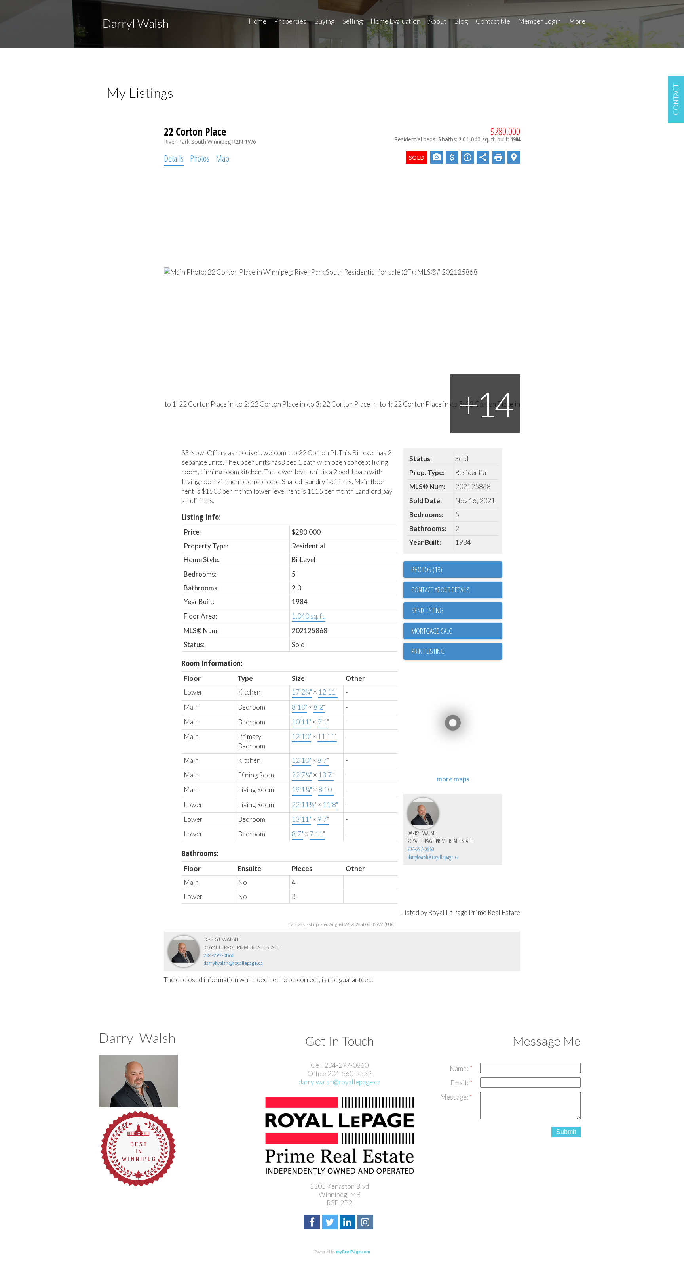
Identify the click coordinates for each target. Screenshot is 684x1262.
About (437, 21)
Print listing (428, 651)
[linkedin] (348, 1223)
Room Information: (212, 663)
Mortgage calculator (456, 631)
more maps (453, 779)
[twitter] (331, 1223)
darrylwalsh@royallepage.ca (433, 857)
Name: (459, 1068)
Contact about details (440, 589)
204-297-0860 (420, 849)
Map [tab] (222, 158)
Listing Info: (201, 517)
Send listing (427, 610)
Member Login (539, 21)
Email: (459, 1083)
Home (257, 21)
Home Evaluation (395, 21)
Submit (566, 1131)
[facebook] (313, 1223)
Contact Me (493, 21)
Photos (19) (426, 569)
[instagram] (366, 1223)
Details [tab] (174, 158)
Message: (454, 1097)
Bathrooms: (200, 853)
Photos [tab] (199, 158)
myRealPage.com (353, 1251)
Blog (461, 21)
